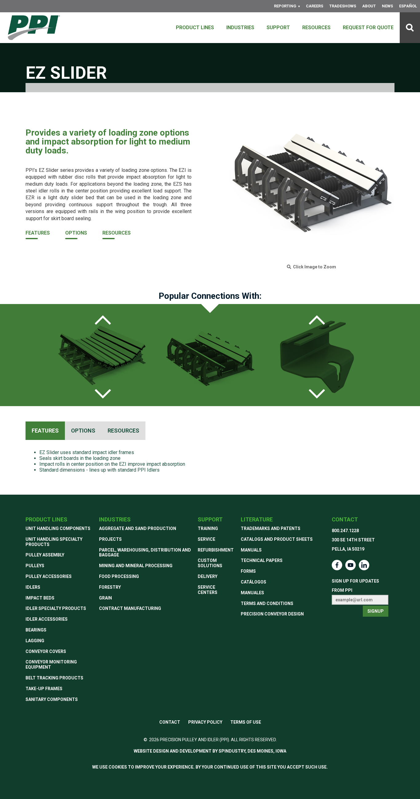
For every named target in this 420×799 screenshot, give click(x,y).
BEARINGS (36, 629)
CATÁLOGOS (253, 581)
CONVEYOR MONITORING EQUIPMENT (51, 664)
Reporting (285, 6)
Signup (375, 611)
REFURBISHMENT (216, 550)
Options (76, 233)
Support (278, 27)
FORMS (248, 571)
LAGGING (35, 640)
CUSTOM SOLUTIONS (210, 563)
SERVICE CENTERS (207, 590)
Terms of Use (245, 722)
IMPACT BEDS (40, 597)
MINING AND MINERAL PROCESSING (135, 565)
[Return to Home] (34, 27)
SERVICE (206, 539)
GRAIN (105, 597)
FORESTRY (110, 587)
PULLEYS (35, 565)
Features (38, 233)
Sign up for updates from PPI (355, 586)
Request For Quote (368, 27)
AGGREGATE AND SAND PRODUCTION (137, 528)
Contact (345, 519)
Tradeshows (342, 6)
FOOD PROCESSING (119, 576)
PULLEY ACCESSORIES (49, 576)
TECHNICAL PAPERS (262, 560)
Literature (257, 519)
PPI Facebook (337, 565)
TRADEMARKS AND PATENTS (270, 528)
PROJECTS (110, 539)
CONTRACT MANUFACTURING (130, 608)
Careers (314, 6)
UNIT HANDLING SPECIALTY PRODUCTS (54, 542)
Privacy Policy (205, 722)
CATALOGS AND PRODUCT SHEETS (277, 539)
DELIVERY (207, 576)
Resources (316, 27)
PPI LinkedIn (364, 565)
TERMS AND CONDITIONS (267, 603)
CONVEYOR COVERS (46, 651)
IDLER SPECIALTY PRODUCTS (56, 608)
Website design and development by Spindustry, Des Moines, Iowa (210, 751)
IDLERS (33, 587)
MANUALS (251, 550)
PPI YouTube (350, 565)
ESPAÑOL (408, 6)
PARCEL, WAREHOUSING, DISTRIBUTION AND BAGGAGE (145, 553)
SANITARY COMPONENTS (52, 699)
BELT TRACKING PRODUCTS (54, 677)
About (369, 6)
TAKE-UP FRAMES (44, 688)
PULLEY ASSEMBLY (45, 554)
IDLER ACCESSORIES (47, 619)
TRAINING (208, 528)
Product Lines (195, 27)
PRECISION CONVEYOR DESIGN (272, 613)
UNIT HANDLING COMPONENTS (58, 528)
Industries (240, 27)
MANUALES (252, 592)
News (387, 6)
